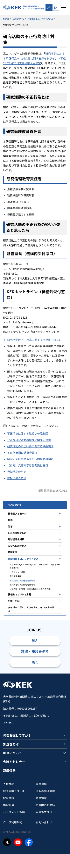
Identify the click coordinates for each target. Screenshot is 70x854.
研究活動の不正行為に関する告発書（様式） (34, 340)
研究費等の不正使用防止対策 (22, 584)
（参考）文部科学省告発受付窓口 (27, 465)
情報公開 (12, 552)
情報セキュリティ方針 (19, 594)
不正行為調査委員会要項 (22, 453)
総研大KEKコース (13, 791)
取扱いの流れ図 (16, 478)
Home (6, 18)
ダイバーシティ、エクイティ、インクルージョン (31, 609)
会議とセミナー (14, 761)
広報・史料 (14, 600)
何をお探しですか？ (17, 735)
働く (35, 662)
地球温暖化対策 (16, 539)
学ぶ (35, 640)
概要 (10, 520)
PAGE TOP (62, 673)
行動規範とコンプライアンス (40, 18)
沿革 (10, 526)
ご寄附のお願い (45, 805)
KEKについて (18, 18)
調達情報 (41, 798)
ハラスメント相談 (17, 572)
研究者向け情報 (45, 791)
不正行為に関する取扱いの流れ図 (27, 433)
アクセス (8, 723)
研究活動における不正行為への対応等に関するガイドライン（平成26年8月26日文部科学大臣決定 (34, 58)
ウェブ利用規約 (12, 822)
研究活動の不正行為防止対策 (22, 580)
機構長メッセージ (17, 513)
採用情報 (8, 798)
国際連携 (41, 784)
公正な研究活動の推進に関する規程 (29, 440)
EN (56, 7)
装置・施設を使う (35, 651)
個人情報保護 (15, 576)
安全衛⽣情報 (44, 812)
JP (48, 7)
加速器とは (11, 744)
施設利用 (8, 805)
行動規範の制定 (16, 471)
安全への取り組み (17, 545)
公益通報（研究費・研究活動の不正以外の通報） (31, 588)
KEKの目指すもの (17, 532)
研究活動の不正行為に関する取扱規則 (30, 446)
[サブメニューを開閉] (64, 735)
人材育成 (8, 784)
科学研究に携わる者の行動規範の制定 (30, 459)
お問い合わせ (44, 822)
